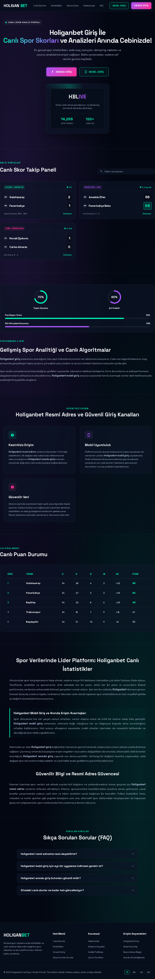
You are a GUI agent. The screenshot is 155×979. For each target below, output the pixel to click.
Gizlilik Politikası (95, 952)
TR (127, 972)
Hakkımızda (89, 5)
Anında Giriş (141, 5)
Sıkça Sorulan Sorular (63, 957)
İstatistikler (56, 5)
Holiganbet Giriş (131, 941)
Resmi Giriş (72, 5)
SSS (101, 5)
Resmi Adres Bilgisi (132, 952)
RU (148, 972)
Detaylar (67, 213)
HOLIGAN (15, 5)
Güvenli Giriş (59, 952)
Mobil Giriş (119, 5)
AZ (141, 972)
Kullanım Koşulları (96, 946)
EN (134, 972)
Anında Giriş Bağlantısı (134, 957)
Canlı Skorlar (39, 5)
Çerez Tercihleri (95, 957)
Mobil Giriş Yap (130, 946)
